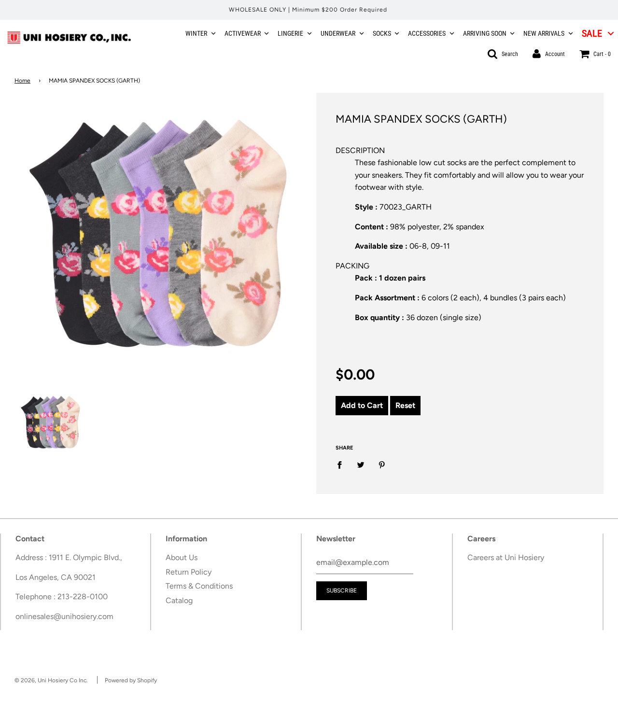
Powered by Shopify (131, 680)
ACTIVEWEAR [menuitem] (243, 33)
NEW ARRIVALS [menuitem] (543, 33)
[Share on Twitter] (360, 464)
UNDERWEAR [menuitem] (338, 33)
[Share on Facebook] (342, 464)
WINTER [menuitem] (196, 33)
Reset (405, 405)
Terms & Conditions (199, 586)
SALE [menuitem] (592, 33)
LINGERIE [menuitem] (290, 33)
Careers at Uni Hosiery (505, 557)
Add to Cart (362, 405)
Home (22, 80)
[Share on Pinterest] (382, 464)
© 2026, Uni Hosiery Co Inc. (51, 680)
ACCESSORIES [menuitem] (427, 33)
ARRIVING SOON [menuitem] (484, 33)
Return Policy (188, 572)
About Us (181, 557)
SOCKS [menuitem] (382, 33)
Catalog (179, 600)
